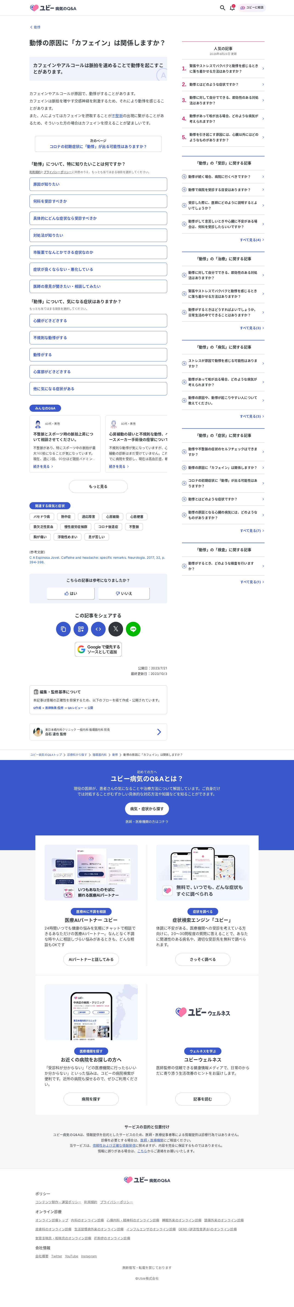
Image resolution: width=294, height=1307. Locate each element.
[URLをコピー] (63, 629)
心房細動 (112, 516)
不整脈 (117, 115)
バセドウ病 (42, 516)
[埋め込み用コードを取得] (98, 629)
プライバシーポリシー (58, 172)
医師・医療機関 (151, 1140)
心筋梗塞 (136, 516)
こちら (142, 1151)
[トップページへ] (147, 1184)
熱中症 (66, 516)
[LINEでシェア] (133, 629)
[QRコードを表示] (81, 629)
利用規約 (35, 172)
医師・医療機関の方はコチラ (147, 821)
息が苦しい (96, 537)
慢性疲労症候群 (75, 527)
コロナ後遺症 (108, 527)
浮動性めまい (67, 537)
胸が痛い (40, 537)
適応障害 (88, 516)
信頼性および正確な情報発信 (114, 1145)
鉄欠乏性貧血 (43, 527)
